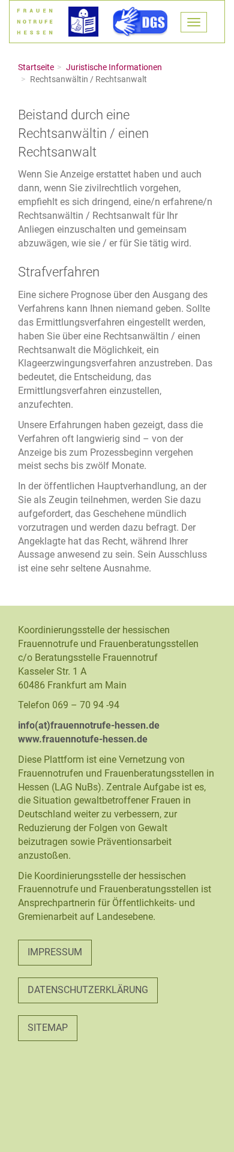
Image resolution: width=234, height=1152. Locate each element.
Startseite (36, 67)
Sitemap (48, 1027)
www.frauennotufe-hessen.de (83, 739)
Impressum (55, 952)
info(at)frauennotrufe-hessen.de (89, 725)
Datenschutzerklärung (88, 989)
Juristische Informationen (114, 67)
